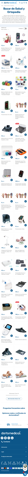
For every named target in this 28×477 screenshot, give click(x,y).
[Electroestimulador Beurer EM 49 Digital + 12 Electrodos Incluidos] (7, 329)
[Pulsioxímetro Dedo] (21, 219)
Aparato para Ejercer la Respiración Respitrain (6, 184)
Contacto (6, 442)
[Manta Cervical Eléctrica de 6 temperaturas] (21, 284)
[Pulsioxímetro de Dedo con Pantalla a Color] (21, 307)
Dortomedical (6, 470)
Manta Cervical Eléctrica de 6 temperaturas (21, 295)
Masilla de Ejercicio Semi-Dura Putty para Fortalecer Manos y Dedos (6, 207)
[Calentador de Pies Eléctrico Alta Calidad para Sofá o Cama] (21, 128)
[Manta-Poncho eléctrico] (21, 329)
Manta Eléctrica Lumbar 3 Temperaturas (6, 229)
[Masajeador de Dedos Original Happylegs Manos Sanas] (21, 38)
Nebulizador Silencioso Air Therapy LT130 (6, 71)
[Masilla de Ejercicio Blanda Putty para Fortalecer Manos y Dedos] (21, 104)
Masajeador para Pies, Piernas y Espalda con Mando (20, 162)
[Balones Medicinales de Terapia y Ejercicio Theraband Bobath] (7, 82)
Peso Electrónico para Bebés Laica (20, 385)
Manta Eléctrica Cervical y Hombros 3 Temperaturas (7, 363)
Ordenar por (3, 27)
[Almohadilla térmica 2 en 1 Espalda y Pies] (21, 263)
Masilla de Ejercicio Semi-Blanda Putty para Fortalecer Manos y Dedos (20, 207)
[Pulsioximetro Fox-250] (7, 104)
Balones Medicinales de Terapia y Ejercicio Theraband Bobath (6, 93)
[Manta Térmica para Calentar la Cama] (7, 263)
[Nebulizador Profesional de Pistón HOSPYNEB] (21, 60)
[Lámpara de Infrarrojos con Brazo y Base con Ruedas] (7, 240)
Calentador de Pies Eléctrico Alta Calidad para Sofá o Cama (20, 140)
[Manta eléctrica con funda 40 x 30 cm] (21, 352)
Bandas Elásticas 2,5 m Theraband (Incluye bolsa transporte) (6, 49)
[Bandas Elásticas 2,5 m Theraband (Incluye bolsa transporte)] (7, 38)
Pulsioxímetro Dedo (19, 229)
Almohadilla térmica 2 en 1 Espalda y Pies (20, 273)
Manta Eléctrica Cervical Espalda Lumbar (7, 139)
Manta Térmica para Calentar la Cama (5, 273)
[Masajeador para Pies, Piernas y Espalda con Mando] (21, 151)
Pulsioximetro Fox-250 (6, 114)
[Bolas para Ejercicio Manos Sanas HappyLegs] (7, 151)
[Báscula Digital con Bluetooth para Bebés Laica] (7, 375)
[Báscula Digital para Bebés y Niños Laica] (21, 240)
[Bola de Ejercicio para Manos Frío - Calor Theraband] (21, 82)
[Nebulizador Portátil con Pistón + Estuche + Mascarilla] (7, 284)
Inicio (2, 5)
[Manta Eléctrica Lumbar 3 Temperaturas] (7, 219)
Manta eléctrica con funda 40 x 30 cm (20, 363)
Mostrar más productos (14, 398)
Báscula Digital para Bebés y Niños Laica (20, 251)
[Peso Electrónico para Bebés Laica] (21, 375)
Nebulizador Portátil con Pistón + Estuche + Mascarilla (7, 295)
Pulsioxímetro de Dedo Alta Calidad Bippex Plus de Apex (7, 318)
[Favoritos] (24, 3)
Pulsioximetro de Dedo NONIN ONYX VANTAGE (20, 184)
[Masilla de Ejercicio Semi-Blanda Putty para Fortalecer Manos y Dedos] (21, 195)
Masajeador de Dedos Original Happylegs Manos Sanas (20, 49)
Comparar (21, 28)
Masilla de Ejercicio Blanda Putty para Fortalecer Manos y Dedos (19, 116)
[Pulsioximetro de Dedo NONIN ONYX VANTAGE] (21, 174)
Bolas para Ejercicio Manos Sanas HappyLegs (5, 162)
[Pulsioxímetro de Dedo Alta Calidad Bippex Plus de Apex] (7, 307)
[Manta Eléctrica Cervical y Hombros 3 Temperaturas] (7, 352)
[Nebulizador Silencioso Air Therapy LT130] (7, 60)
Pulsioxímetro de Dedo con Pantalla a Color (20, 317)
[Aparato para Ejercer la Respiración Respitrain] (7, 174)
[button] (26, 3)
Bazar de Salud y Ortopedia (9, 5)
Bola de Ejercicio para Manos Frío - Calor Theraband (20, 93)
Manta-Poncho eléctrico (21, 339)
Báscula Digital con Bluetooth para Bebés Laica (6, 386)
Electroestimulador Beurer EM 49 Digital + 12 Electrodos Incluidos (6, 341)
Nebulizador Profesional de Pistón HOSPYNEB (21, 71)
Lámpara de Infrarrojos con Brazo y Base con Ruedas (6, 251)
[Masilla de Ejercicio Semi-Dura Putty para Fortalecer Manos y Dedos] (7, 195)
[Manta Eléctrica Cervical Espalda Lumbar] (7, 128)
